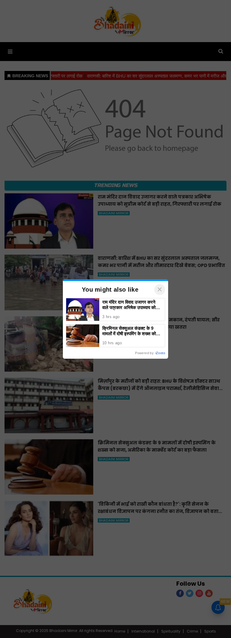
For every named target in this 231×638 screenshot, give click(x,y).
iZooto (160, 353)
